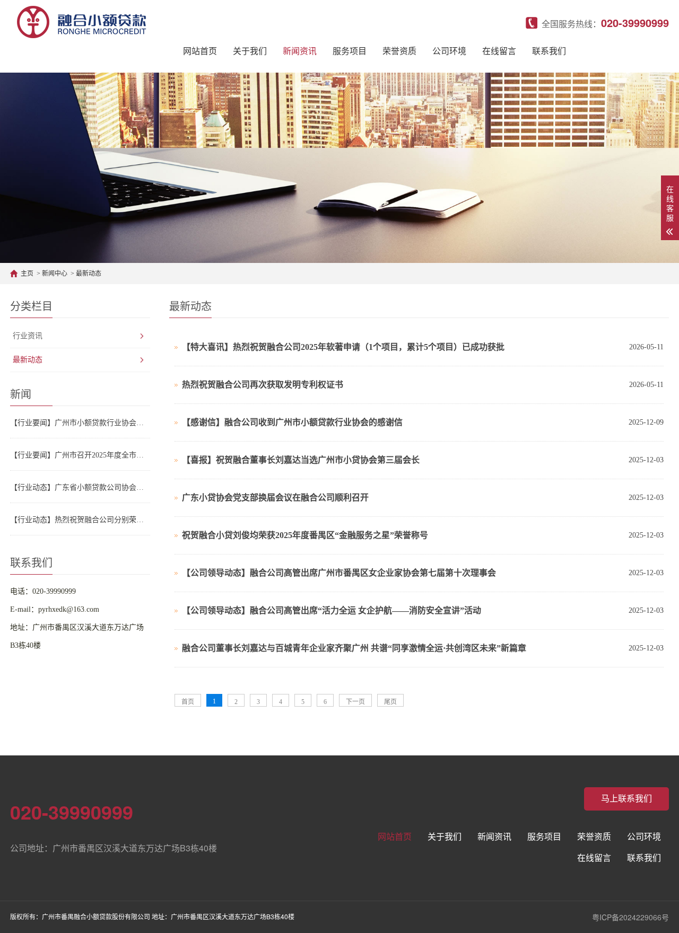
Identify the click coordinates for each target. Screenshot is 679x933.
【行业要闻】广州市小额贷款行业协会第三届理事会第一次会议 (80, 423)
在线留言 (499, 51)
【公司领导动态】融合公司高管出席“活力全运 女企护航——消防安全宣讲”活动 (331, 610)
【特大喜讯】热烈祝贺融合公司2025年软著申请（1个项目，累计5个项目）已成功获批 (343, 346)
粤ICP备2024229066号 (630, 917)
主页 (27, 273)
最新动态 (88, 273)
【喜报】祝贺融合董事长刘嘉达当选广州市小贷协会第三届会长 (301, 459)
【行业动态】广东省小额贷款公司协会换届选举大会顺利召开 (80, 487)
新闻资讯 (300, 51)
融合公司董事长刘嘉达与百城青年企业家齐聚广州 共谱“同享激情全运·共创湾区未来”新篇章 (354, 648)
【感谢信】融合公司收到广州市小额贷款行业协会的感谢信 (292, 422)
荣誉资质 (399, 51)
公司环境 (449, 51)
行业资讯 (27, 336)
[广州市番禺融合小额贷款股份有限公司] (81, 21)
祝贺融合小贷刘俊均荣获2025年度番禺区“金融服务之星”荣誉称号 (305, 535)
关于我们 (250, 51)
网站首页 (200, 51)
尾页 (390, 702)
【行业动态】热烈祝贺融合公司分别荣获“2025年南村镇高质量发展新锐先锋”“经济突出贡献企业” (80, 520)
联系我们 (549, 51)
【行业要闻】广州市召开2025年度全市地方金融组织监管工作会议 (80, 455)
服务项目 (350, 51)
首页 (187, 702)
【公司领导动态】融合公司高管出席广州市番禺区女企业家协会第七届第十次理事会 (339, 572)
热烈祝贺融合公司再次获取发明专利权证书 (262, 384)
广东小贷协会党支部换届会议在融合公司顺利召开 (275, 497)
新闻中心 (54, 273)
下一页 (355, 702)
